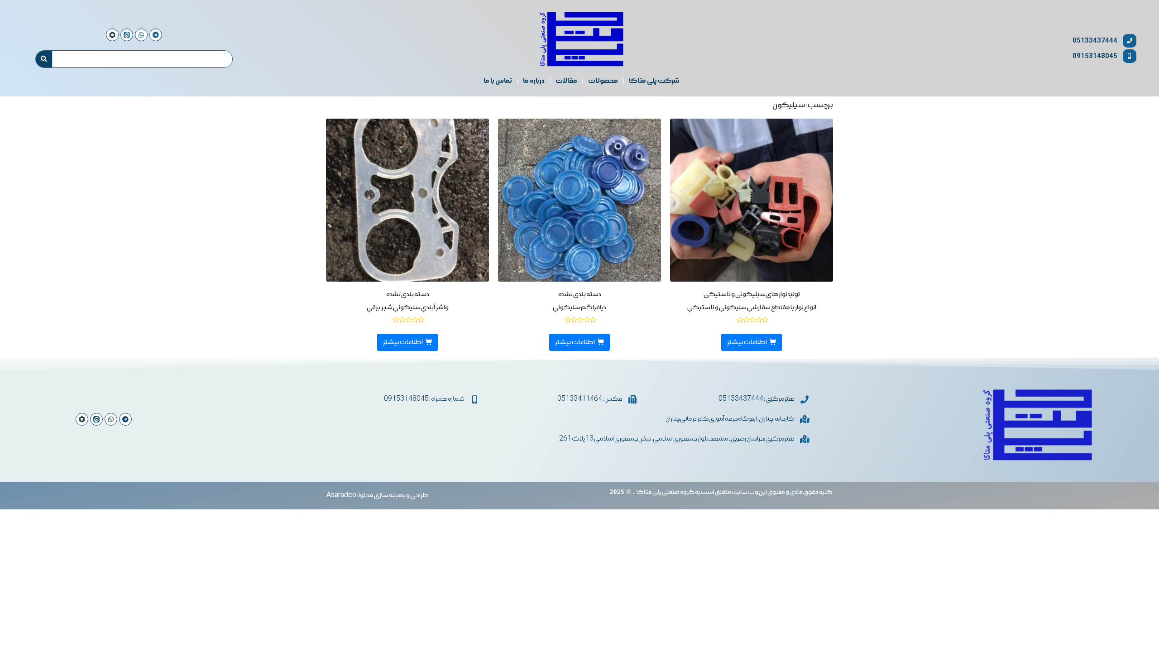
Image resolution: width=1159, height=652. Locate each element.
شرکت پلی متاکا (654, 81)
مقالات (566, 81)
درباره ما (534, 81)
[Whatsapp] (111, 419)
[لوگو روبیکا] (82, 419)
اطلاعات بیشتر (747, 342)
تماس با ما (498, 81)
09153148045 (1095, 56)
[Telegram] (125, 419)
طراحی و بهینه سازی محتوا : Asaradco (377, 495)
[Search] (44, 59)
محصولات (603, 81)
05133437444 (1095, 40)
